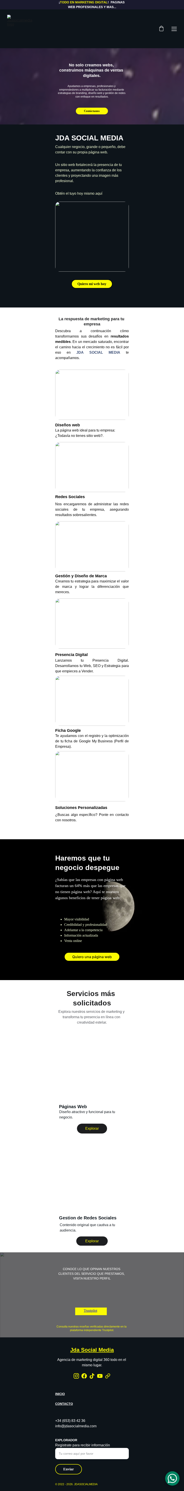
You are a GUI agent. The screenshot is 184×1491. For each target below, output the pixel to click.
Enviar (68, 1469)
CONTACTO (64, 1404)
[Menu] (174, 29)
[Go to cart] (161, 29)
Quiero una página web (92, 957)
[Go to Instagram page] (76, 1376)
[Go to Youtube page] (100, 1376)
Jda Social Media (92, 1350)
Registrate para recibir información (82, 1445)
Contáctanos (92, 111)
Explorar (92, 1128)
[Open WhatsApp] (172, 1478)
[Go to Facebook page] (84, 1376)
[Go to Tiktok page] (92, 1376)
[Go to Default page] (107, 1376)
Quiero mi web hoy (91, 284)
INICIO (60, 1394)
